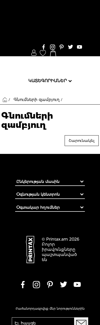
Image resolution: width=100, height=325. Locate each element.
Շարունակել (82, 140)
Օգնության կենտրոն (38, 194)
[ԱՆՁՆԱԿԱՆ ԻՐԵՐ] (34, 53)
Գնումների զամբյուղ (36, 99)
